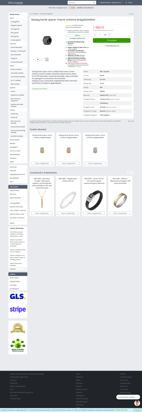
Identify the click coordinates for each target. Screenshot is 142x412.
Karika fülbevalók (16, 47)
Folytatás (13, 269)
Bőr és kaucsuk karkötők (15, 122)
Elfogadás (137, 410)
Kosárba (113, 40)
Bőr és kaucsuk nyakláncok (15, 100)
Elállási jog (14, 383)
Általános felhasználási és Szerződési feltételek (27, 374)
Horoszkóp (13, 285)
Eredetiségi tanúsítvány (39, 89)
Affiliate (123, 374)
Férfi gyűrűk (14, 33)
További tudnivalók (121, 410)
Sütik (12, 389)
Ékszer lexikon (14, 278)
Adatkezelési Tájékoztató (19, 377)
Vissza (131, 14)
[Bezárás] (137, 397)
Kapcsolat (13, 194)
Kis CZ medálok (16, 80)
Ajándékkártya (14, 178)
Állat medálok (15, 84)
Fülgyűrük (14, 58)
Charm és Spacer (15, 151)
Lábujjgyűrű (14, 147)
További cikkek (15, 399)
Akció (11, 182)
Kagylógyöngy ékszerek (17, 174)
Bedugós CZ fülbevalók (18, 51)
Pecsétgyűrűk (15, 29)
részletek (70, 45)
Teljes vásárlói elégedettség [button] (73, 27)
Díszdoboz (13, 158)
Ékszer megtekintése (42, 163)
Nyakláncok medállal (17, 95)
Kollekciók (13, 171)
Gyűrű (12, 18)
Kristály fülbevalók (17, 62)
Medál (12, 66)
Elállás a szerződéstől (18, 386)
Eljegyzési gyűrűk (16, 25)
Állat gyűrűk (15, 36)
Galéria (12, 223)
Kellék (12, 162)
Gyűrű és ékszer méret (17, 214)
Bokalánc (13, 143)
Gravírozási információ (17, 218)
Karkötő (12, 110)
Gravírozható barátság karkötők (18, 131)
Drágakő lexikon (15, 281)
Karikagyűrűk (15, 22)
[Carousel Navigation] (130, 172)
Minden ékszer (15, 14)
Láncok (13, 91)
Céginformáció (14, 190)
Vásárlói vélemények (17, 228)
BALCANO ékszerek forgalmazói (21, 392)
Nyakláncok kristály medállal (17, 105)
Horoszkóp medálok (17, 73)
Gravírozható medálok (18, 77)
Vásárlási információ (16, 207)
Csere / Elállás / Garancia (18, 210)
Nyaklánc (13, 88)
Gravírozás (13, 167)
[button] (47, 40)
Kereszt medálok (16, 69)
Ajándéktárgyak (15, 154)
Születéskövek (14, 289)
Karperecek (14, 114)
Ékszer (35, 14)
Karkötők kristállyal (17, 136)
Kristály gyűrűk (15, 40)
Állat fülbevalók (16, 55)
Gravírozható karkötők (18, 127)
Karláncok (14, 117)
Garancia (13, 380)
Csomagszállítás (15, 203)
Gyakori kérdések (15, 198)
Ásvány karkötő (14, 140)
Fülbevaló (13, 44)
